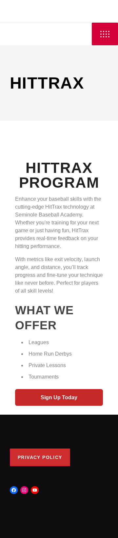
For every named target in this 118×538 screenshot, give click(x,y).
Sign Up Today (59, 397)
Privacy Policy (40, 457)
